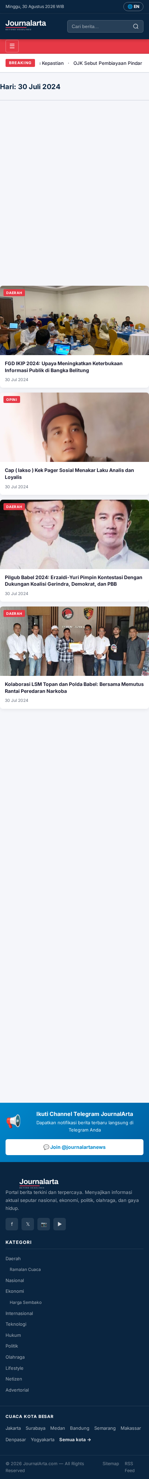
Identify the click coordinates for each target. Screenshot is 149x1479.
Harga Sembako (26, 1302)
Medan (57, 1428)
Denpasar (16, 1439)
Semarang (105, 1428)
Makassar (131, 1428)
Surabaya (35, 1428)
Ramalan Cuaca (25, 1269)
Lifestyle (15, 1368)
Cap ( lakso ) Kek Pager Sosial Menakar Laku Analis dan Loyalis (69, 473)
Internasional (19, 1313)
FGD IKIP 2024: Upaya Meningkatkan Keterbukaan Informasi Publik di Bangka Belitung (64, 366)
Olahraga (15, 1357)
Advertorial (17, 1390)
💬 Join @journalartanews (74, 1147)
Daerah (13, 1258)
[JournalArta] (26, 25)
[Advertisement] (74, 126)
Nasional (15, 1280)
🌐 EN (133, 6)
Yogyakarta (42, 1439)
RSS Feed (130, 1467)
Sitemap (111, 1463)
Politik (12, 1346)
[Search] (136, 26)
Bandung (79, 1428)
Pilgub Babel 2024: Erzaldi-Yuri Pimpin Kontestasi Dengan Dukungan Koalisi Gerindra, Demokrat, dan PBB (73, 580)
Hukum (13, 1335)
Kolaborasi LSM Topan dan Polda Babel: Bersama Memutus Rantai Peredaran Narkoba (74, 687)
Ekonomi (15, 1291)
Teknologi (16, 1324)
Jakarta (13, 1428)
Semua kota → (75, 1439)
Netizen (14, 1379)
